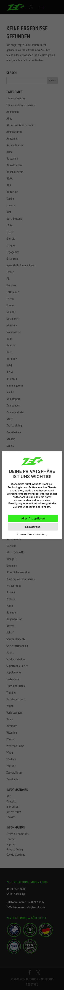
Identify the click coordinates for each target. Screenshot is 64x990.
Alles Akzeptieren (33, 518)
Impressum (21, 534)
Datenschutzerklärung (37, 534)
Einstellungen (33, 526)
